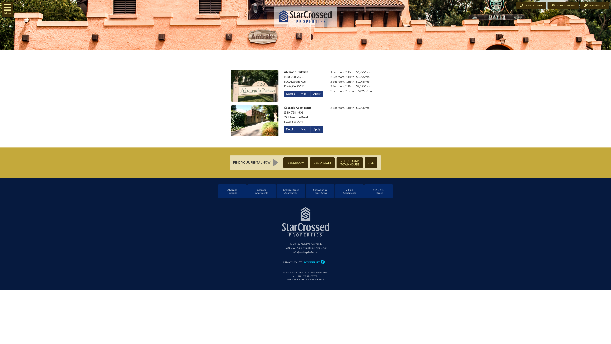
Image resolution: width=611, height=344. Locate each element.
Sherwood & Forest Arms (320, 191)
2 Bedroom (322, 162)
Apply (316, 93)
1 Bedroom (295, 162)
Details (290, 93)
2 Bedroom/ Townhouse (349, 162)
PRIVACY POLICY (292, 262)
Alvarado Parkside (232, 191)
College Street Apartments (291, 191)
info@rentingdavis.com (305, 252)
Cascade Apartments (261, 191)
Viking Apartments (349, 191)
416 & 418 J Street (378, 191)
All (371, 162)
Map (303, 93)
